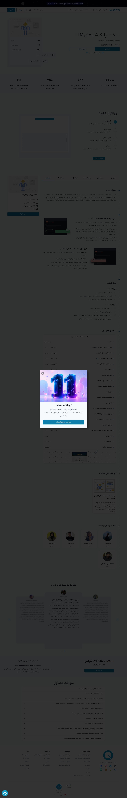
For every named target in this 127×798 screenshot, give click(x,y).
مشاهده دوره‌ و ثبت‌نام (63, 422)
